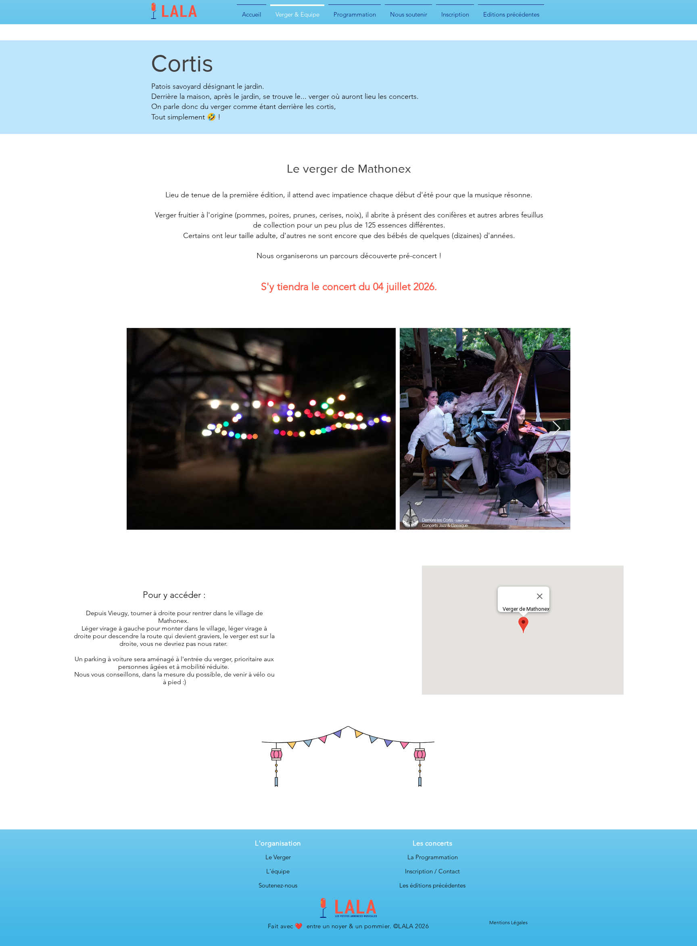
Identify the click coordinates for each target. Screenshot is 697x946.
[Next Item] (556, 428)
